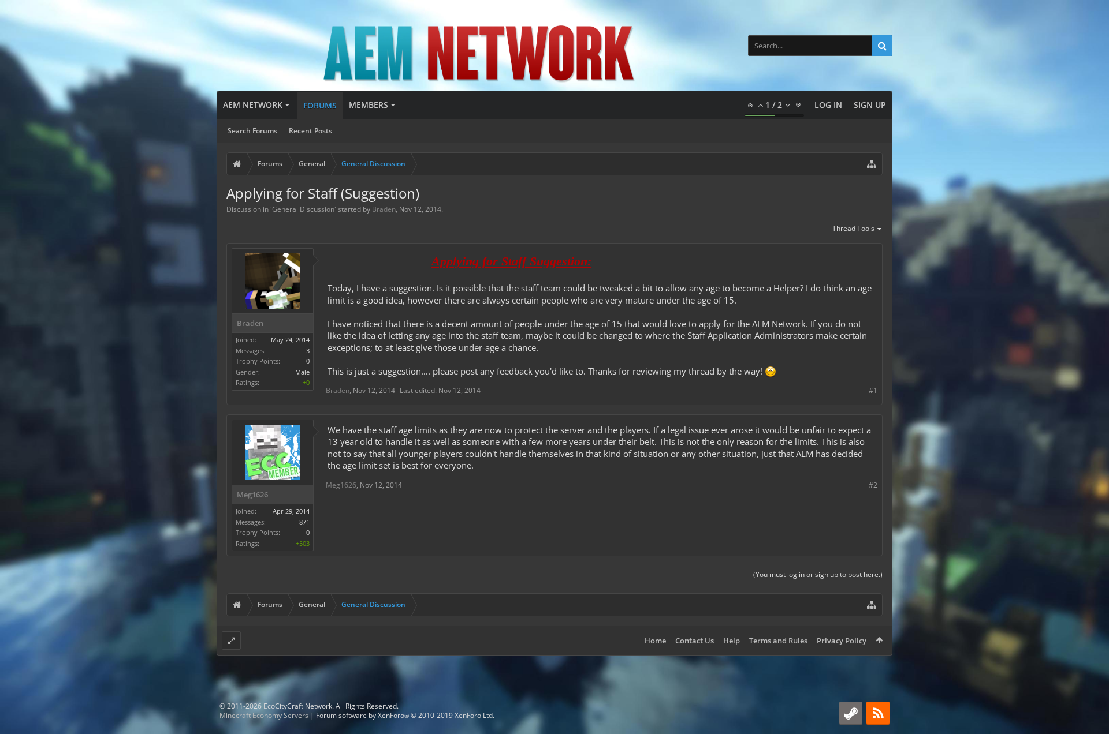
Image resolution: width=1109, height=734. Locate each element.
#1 (873, 390)
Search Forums (252, 131)
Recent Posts (310, 131)
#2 (873, 485)
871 (304, 522)
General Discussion (303, 209)
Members (368, 104)
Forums (320, 105)
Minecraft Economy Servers (263, 715)
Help (731, 640)
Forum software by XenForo (405, 715)
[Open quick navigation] (871, 164)
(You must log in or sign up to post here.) (818, 574)
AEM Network (252, 104)
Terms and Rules (778, 640)
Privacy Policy (841, 640)
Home (655, 640)
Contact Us (694, 640)
